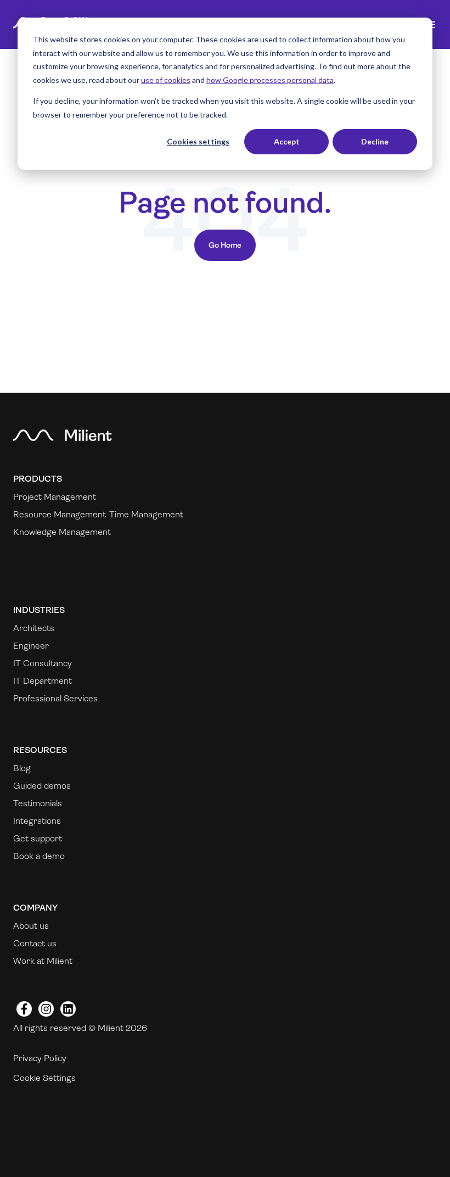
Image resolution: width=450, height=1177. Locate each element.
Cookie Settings (44, 1078)
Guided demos (42, 785)
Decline (375, 141)
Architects (33, 628)
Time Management (146, 514)
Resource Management (59, 514)
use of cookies (165, 80)
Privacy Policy (39, 1058)
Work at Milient (42, 961)
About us (31, 926)
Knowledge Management (62, 532)
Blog (22, 768)
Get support (37, 838)
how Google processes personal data (270, 80)
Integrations (37, 821)
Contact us (35, 943)
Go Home (225, 245)
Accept (287, 141)
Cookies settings (198, 141)
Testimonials (37, 803)
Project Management (54, 497)
